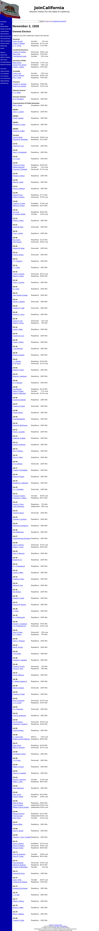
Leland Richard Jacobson (21, 538)
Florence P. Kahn (19, 165)
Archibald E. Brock (19, 754)
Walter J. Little (17, 782)
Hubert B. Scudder (19, 438)
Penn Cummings (18, 700)
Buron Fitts (16, 54)
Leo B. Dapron (18, 722)
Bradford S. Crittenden (20, 483)
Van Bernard (17, 389)
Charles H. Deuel (19, 406)
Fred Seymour (18, 816)
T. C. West (16, 267)
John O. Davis (18, 632)
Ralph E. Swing (18, 323)
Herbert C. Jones (18, 314)
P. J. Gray (16, 289)
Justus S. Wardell (19, 43)
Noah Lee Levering (19, 86)
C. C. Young (17, 45)
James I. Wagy (18, 329)
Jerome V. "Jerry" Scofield (22, 837)
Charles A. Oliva (18, 579)
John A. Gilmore (18, 545)
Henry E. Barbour (19, 188)
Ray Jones (16, 240)
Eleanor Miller (17, 824)
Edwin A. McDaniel (19, 393)
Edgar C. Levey (18, 547)
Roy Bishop (17, 592)
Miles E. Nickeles (19, 747)
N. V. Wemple (17, 383)
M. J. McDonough (19, 617)
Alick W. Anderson (19, 854)
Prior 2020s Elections (5, 62)
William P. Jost (18, 585)
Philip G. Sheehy (18, 197)
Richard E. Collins (19, 124)
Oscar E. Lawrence (19, 779)
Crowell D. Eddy (18, 920)
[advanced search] (60, 21)
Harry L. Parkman (19, 641)
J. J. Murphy (17, 361)
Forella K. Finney (19, 666)
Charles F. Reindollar (20, 470)
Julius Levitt (17, 73)
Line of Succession (5, 78)
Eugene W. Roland (19, 604)
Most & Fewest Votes (5, 36)
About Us (51, 925)
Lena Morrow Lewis (19, 56)
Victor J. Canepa (18, 282)
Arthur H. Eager (18, 391)
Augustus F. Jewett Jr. (20, 724)
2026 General (3, 54)
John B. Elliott (17, 137)
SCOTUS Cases (4, 83)
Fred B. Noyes (18, 412)
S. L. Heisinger (18, 709)
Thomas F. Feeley (19, 496)
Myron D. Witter (18, 907)
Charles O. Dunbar (19, 52)
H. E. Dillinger (17, 464)
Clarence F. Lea (18, 146)
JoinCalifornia (63, 926)
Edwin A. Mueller (18, 355)
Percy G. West (18, 457)
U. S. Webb (17, 92)
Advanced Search (4, 71)
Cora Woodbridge (19, 419)
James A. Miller (18, 572)
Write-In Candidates (5, 41)
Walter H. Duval (18, 767)
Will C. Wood (17, 105)
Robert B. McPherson (20, 425)
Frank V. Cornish (18, 274)
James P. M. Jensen (19, 65)
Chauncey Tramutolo (20, 169)
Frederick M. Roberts (20, 882)
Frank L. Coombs (19, 432)
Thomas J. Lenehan (19, 519)
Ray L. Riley (17, 77)
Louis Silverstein (18, 506)
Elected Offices (4, 26)
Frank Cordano (18, 805)
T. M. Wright (17, 654)
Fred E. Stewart (18, 118)
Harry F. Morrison (19, 553)
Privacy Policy (58, 925)
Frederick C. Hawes (19, 498)
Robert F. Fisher (18, 370)
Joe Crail (16, 212)
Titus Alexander (18, 863)
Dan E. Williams (18, 675)
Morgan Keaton (18, 848)
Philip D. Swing (18, 220)
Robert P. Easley (18, 476)
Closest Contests (4, 43)
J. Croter (16, 611)
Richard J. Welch (19, 176)
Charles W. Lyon (18, 336)
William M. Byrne (18, 814)
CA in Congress (4, 76)
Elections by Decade (5, 28)
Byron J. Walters (18, 914)
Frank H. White (18, 796)
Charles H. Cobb (18, 308)
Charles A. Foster (19, 694)
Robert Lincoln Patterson (21, 739)
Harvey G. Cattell (19, 131)
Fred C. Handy (18, 233)
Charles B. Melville (19, 400)
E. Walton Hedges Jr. (20, 681)
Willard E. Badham (19, 865)
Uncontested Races (5, 38)
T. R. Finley (17, 760)
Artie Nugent (17, 242)
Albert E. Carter (18, 182)
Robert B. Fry (17, 560)
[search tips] (49, 21)
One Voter (56, 926)
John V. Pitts (17, 880)
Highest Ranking (4, 80)
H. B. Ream (17, 363)
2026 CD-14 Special (5, 57)
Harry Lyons (17, 794)
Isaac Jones (17, 745)
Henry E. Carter (18, 856)
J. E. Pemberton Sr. (19, 626)
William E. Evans (19, 205)
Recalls (2, 48)
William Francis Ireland (21, 807)
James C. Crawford (19, 773)
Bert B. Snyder (18, 647)
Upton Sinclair (18, 41)
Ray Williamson (18, 532)
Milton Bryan (17, 63)
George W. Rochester (20, 888)
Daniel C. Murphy (19, 301)
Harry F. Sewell (18, 831)
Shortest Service (4, 33)
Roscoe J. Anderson (20, 376)
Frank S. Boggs (18, 255)
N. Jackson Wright (19, 214)
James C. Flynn (18, 504)
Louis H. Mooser (18, 75)
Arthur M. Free (18, 195)
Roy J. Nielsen (18, 451)
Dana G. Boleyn (18, 843)
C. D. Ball (16, 895)
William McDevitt (18, 167)
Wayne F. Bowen (18, 846)
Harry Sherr (17, 818)
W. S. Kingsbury (18, 99)
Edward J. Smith (18, 598)
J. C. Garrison (17, 261)
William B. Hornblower (20, 525)
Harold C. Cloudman (20, 624)
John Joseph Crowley (20, 295)
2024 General (3, 59)
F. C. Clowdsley (18, 489)
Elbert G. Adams (18, 688)
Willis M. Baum (18, 803)
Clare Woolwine (18, 788)
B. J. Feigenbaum (19, 566)
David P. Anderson (19, 444)
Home (1, 24)
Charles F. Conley (19, 203)
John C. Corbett (18, 112)
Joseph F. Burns (18, 513)
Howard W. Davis (19, 873)
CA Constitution (4, 73)
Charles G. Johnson (19, 84)
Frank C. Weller (18, 342)
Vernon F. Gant (18, 668)
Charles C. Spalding (20, 660)
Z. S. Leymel (17, 703)
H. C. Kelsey (17, 634)
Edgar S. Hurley (18, 276)
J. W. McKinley (18, 348)
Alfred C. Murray (18, 901)
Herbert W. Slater (19, 248)
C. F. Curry (16, 159)
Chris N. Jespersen (19, 715)
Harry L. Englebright (20, 152)
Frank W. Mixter (18, 730)
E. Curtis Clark (18, 737)
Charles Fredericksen (20, 867)
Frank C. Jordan (18, 67)
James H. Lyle (18, 321)
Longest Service (4, 31)
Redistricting (3, 45)
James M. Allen (18, 227)
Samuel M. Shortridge (20, 139)
